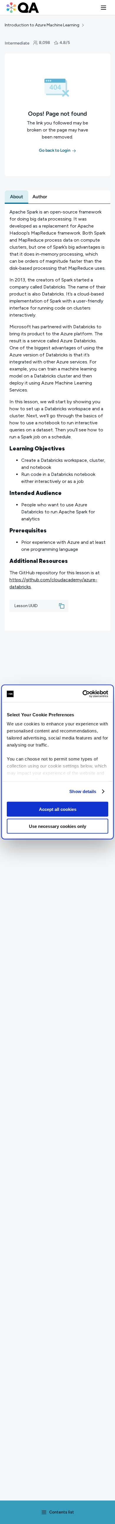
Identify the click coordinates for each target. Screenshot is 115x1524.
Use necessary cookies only (57, 826)
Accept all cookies (57, 809)
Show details (82, 791)
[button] (103, 8)
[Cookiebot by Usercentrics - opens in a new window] (82, 694)
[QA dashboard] (22, 7)
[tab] (16, 197)
